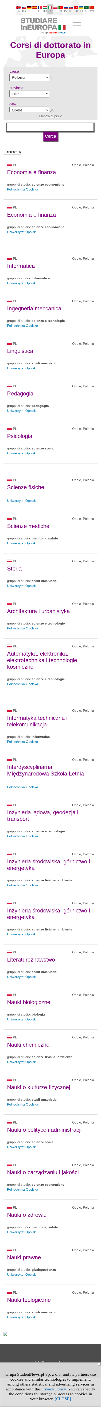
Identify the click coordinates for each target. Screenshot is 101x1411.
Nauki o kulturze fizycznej (38, 1087)
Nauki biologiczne (28, 1002)
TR (76, 11)
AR (86, 11)
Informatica (21, 266)
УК (81, 11)
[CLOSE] (63, 1399)
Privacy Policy (53, 1389)
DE (29, 11)
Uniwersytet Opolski (21, 232)
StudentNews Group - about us (50, 1362)
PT (60, 11)
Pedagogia (20, 393)
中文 (92, 11)
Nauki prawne (24, 1257)
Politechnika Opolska (22, 189)
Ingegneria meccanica (34, 308)
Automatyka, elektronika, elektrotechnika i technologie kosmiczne (42, 660)
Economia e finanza (31, 172)
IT (50, 11)
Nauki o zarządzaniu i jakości (43, 1172)
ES (34, 11)
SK (71, 11)
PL (55, 11)
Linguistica (20, 351)
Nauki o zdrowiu (27, 1215)
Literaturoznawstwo (31, 959)
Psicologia (19, 436)
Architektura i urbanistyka (38, 611)
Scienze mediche (28, 526)
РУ (65, 11)
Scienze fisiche (25, 487)
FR (40, 11)
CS (24, 11)
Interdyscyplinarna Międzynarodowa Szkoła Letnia (45, 770)
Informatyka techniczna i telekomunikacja (37, 721)
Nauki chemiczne (28, 1044)
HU (45, 11)
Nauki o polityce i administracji (44, 1130)
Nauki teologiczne (29, 1300)
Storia (14, 568)
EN (18, 11)
